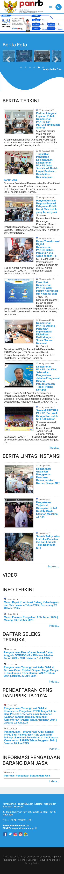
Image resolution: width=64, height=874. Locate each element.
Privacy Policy (32, 863)
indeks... (54, 625)
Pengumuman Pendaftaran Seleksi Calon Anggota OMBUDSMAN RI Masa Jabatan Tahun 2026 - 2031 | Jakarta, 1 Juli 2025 (28, 655)
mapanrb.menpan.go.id (24, 828)
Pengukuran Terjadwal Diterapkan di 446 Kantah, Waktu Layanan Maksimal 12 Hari (47, 509)
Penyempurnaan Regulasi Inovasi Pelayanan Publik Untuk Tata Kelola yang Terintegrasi (46, 206)
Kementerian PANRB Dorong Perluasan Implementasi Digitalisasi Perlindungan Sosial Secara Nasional (45, 332)
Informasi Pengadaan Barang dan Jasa (27, 775)
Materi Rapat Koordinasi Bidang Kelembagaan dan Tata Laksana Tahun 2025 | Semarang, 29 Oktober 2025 (31, 605)
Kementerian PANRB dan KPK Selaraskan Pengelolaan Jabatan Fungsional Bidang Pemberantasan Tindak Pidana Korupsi (48, 378)
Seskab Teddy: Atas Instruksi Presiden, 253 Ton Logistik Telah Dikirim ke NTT (48, 542)
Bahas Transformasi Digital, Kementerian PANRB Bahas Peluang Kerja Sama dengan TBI (48, 248)
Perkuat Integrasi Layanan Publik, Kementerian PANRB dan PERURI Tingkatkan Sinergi (48, 120)
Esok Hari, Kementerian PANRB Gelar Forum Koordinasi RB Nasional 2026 (47, 288)
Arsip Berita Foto (52, 69)
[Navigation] (50, 7)
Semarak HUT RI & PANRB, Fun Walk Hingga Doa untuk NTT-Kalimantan (47, 414)
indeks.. (54, 447)
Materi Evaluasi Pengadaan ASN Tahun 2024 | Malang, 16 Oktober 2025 (31, 618)
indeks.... (53, 566)
